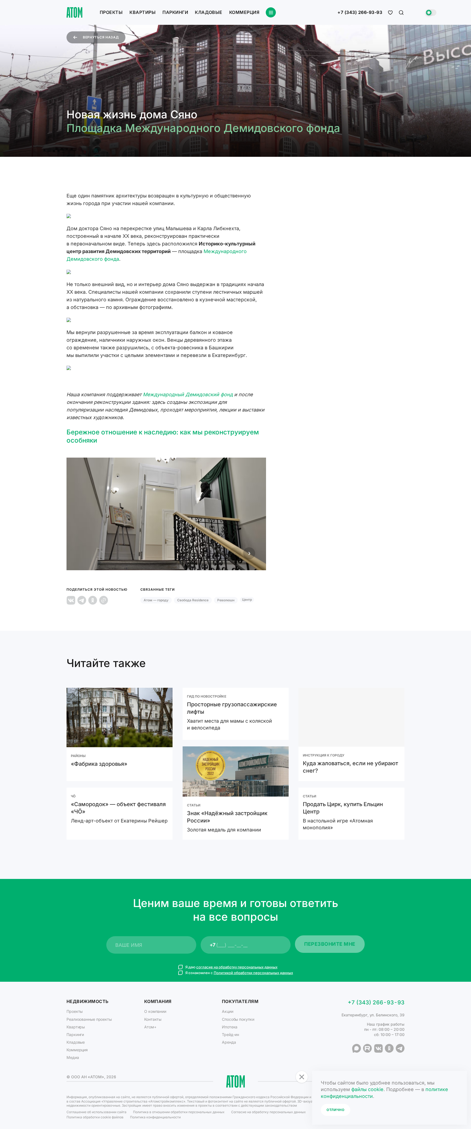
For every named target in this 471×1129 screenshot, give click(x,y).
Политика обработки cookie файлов (95, 1117)
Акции (227, 1011)
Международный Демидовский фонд (188, 394)
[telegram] (81, 600)
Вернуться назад (101, 37)
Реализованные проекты (89, 1019)
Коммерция (244, 12)
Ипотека (229, 1027)
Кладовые (208, 12)
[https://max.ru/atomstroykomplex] (356, 1048)
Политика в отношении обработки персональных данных (179, 1112)
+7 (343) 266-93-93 (359, 12)
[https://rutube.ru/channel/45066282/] (367, 1048)
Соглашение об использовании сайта (96, 1112)
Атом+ (150, 1027)
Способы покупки (238, 1019)
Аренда (229, 1042)
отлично (336, 1110)
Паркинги (175, 12)
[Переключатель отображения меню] (271, 12)
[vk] (71, 600)
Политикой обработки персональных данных (253, 973)
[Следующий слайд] (249, 553)
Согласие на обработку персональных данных (268, 1112)
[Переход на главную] (74, 12)
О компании (155, 1011)
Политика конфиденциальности (155, 1117)
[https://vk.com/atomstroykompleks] (378, 1048)
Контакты (152, 1019)
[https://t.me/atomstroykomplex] (400, 1048)
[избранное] (390, 12)
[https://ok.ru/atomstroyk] (389, 1048)
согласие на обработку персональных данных (236, 967)
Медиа (73, 1057)
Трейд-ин (230, 1034)
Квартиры (142, 12)
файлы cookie (367, 1089)
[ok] (92, 600)
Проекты (111, 12)
